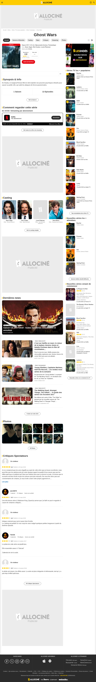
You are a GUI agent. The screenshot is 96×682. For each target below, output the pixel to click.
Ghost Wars (45, 34)
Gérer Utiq (54, 673)
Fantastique (52, 45)
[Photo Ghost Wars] (12, 433)
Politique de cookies (47, 671)
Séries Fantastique (30, 30)
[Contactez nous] (27, 661)
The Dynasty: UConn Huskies (84, 304)
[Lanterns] (70, 365)
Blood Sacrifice (80, 142)
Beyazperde (69, 662)
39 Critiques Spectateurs (32, 583)
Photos (7, 421)
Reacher (78, 73)
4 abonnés (13, 537)
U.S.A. (30, 49)
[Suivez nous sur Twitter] (12, 661)
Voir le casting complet (33, 230)
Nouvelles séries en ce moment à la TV (80, 378)
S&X (77, 332)
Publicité (30, 671)
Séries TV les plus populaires (18, 30)
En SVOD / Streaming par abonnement (17, 111)
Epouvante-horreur (42, 45)
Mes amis (34, 52)
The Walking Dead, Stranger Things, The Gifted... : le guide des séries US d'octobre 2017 (48, 393)
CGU (35, 671)
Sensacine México (76, 665)
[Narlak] (5, 535)
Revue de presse (83, 671)
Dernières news (12, 297)
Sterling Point (80, 197)
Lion (77, 346)
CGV (39, 671)
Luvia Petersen (46, 47)
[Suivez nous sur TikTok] (22, 661)
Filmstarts (69, 660)
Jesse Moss (55, 220)
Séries (9, 30)
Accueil (4, 30)
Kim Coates (36, 47)
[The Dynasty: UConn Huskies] (70, 310)
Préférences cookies (59, 671)
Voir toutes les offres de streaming (32, 130)
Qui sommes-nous (13, 671)
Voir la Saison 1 (32, 100)
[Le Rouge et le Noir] (70, 294)
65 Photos (32, 448)
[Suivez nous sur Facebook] (7, 661)
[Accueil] (46, 2)
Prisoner (78, 114)
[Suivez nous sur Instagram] (17, 661)
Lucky (78, 183)
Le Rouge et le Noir (82, 289)
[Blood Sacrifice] (70, 324)
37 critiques (20, 493)
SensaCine (83, 660)
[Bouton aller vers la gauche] (89, 40)
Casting (7, 197)
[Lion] (70, 352)
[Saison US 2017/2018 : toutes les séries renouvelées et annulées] (32, 317)
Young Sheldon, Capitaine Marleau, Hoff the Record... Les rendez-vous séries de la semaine (48, 370)
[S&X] (70, 338)
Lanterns (79, 87)
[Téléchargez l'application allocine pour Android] (51, 661)
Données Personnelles (72, 671)
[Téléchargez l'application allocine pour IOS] (45, 661)
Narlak (12, 535)
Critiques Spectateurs (15, 455)
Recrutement (23, 671)
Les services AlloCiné (44, 673)
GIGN (78, 101)
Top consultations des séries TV (79, 213)
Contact (5, 671)
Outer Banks (80, 169)
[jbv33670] (5, 492)
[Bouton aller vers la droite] (92, 40)
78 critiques (20, 537)
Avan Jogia (28, 47)
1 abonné (13, 493)
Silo (77, 128)
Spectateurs (26, 52)
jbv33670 (13, 491)
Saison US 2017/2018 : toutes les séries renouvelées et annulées (29, 329)
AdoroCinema (84, 662)
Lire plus (5, 482)
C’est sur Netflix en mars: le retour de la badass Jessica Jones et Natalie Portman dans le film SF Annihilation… (48, 346)
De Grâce (79, 156)
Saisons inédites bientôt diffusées (80, 279)
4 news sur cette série (32, 413)
